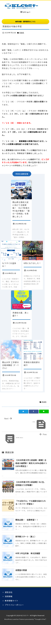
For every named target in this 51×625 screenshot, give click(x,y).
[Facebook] (34, 411)
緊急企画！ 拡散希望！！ (26, 519)
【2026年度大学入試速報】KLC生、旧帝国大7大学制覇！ (30, 483)
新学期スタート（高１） (25, 536)
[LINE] (44, 411)
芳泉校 (21, 33)
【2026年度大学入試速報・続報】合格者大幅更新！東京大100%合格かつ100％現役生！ (31, 463)
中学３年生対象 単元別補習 (27, 553)
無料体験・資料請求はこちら (25, 21)
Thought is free (40, 619)
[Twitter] (23, 411)
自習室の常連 (21, 570)
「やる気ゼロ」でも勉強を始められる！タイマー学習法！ (30, 502)
